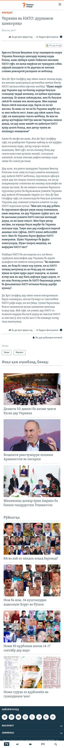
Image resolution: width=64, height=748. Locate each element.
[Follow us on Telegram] (39, 717)
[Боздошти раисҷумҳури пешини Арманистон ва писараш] (32, 435)
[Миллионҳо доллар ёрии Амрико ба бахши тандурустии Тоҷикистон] (32, 481)
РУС (43, 744)
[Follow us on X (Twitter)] (32, 717)
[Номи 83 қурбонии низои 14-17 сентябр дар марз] (32, 626)
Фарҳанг (7, 13)
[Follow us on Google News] (4, 717)
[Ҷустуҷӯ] (55, 744)
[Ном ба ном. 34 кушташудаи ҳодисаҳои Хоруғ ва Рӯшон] (32, 580)
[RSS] (46, 717)
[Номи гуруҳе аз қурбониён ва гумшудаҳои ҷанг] (32, 672)
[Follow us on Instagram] (25, 717)
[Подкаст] (53, 717)
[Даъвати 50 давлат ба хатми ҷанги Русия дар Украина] (32, 389)
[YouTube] (30, 744)
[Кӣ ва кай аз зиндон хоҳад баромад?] (32, 539)
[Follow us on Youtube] (18, 717)
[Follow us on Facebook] (11, 717)
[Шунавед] (17, 744)
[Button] (20, 37)
